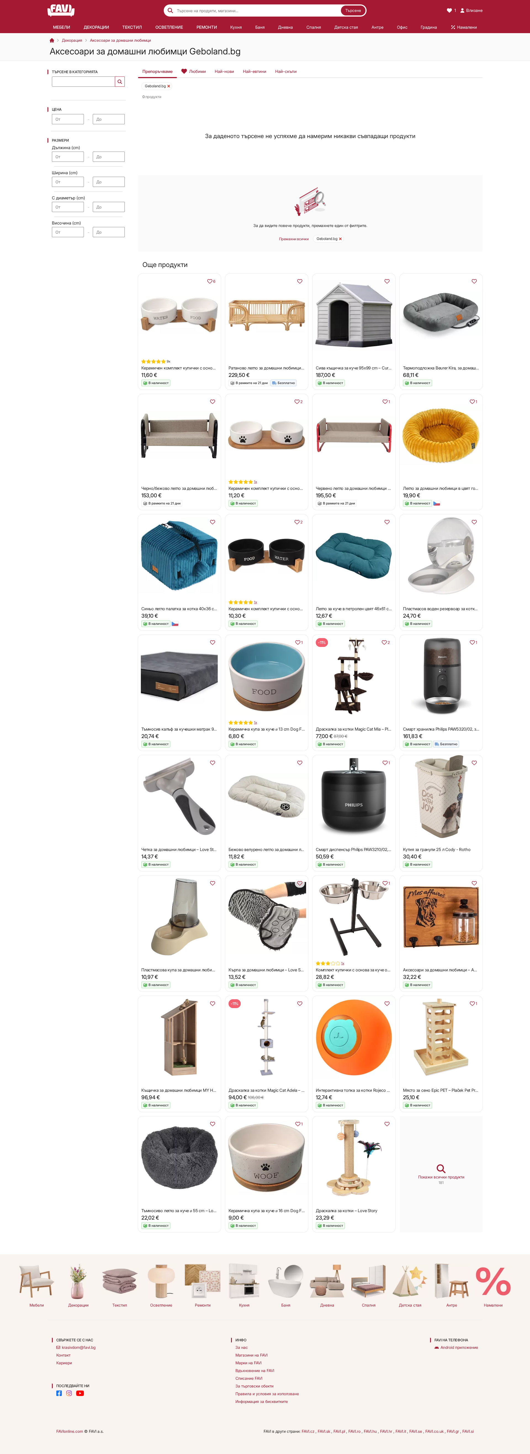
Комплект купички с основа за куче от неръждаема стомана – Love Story (386, 969)
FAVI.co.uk (435, 1431)
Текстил (119, 1305)
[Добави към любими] (300, 281)
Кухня (244, 1305)
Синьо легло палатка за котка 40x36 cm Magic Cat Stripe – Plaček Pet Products (215, 608)
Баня (285, 1305)
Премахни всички (294, 239)
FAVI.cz (309, 1431)
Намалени (493, 1305)
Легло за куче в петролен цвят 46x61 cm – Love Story (366, 608)
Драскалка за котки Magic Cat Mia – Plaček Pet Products (368, 729)
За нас (241, 1347)
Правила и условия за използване (267, 1393)
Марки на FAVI (248, 1362)
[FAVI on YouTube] (80, 1393)
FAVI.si (468, 1431)
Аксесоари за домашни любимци (120, 40)
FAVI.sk (324, 1431)
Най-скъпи (286, 71)
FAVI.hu (371, 1431)
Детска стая (410, 1305)
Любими (197, 71)
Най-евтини (254, 71)
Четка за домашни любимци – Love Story (180, 849)
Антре (451, 1305)
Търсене (353, 10)
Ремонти (203, 1305)
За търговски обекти (254, 1386)
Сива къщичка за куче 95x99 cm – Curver (355, 368)
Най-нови (224, 71)
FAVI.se (416, 1431)
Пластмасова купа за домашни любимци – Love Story (192, 969)
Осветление (161, 1305)
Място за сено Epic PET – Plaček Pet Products (445, 1090)
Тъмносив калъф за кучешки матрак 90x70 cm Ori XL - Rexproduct (204, 729)
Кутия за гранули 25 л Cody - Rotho (436, 849)
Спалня (369, 1305)
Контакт (63, 1355)
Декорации (78, 1305)
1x (255, 482)
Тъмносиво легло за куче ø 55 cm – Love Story (184, 1210)
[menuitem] (61, 27)
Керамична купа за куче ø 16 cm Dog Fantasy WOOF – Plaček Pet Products (298, 1210)
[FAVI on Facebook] (59, 1393)
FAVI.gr (453, 1431)
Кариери (64, 1362)
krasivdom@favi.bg (79, 1347)
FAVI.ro (355, 1431)
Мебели (37, 1305)
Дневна (327, 1305)
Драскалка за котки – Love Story (346, 1210)
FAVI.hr (386, 1431)
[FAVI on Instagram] (69, 1393)
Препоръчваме (157, 71)
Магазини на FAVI (251, 1355)
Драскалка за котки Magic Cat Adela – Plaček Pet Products (283, 1090)
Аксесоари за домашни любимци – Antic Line (446, 969)
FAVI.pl (339, 1431)
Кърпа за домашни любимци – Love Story (268, 969)
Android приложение (459, 1347)
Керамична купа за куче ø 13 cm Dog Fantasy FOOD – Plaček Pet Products (297, 729)
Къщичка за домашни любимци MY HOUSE (182, 1090)
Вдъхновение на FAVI (254, 1370)
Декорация (72, 40)
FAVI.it (401, 1431)
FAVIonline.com (69, 1431)
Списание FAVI (248, 1378)
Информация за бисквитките (261, 1401)
